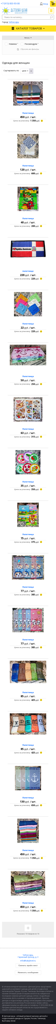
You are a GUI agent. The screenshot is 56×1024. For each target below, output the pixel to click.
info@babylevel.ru (28, 960)
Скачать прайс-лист (28, 965)
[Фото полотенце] (28, 251)
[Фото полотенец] (28, 93)
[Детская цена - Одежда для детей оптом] (14, 8)
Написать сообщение (28, 972)
